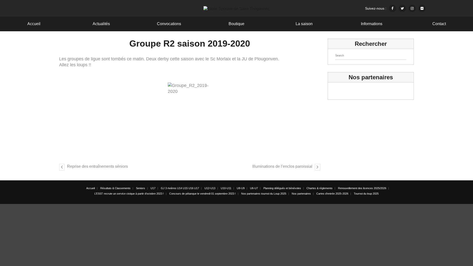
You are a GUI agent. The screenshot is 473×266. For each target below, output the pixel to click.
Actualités (101, 24)
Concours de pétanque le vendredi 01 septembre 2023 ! (202, 193)
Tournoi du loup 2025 (366, 193)
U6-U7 (254, 188)
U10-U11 (226, 188)
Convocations (169, 24)
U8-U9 (241, 188)
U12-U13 (209, 188)
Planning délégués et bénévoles (282, 188)
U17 (153, 188)
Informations (371, 24)
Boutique (236, 24)
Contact (439, 24)
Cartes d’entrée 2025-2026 (332, 193)
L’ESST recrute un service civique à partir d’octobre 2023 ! (129, 193)
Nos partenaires (301, 193)
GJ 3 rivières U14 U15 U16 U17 (180, 188)
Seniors (140, 188)
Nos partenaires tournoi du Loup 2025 (263, 193)
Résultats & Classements (115, 188)
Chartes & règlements (319, 188)
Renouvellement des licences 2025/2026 (362, 188)
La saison (304, 24)
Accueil (33, 24)
